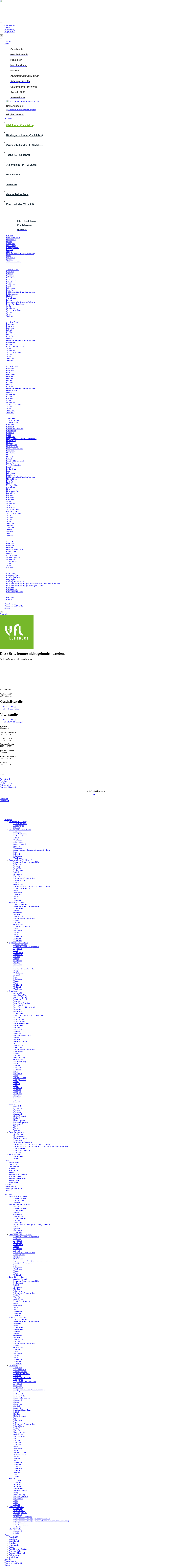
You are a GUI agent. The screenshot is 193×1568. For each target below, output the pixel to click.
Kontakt (7, 608)
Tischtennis (17, 900)
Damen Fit (17, 1110)
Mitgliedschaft (9, 32)
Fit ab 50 (16, 1017)
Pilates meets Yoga (19, 1062)
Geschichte (13, 1164)
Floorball (16, 957)
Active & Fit (17, 993)
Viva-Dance (17, 989)
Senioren (12, 1104)
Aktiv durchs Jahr (19, 995)
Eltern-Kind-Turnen (20, 824)
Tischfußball (17, 937)
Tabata (15, 1076)
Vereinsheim (13, 1182)
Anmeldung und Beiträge (18, 1174)
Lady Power (17, 1047)
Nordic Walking (19, 1057)
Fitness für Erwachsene (21, 1023)
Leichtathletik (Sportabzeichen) (24, 878)
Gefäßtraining (18, 1134)
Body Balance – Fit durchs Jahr (24, 1007)
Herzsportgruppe (19, 1136)
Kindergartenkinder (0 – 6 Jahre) (20, 830)
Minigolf (16, 882)
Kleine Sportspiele (19, 844)
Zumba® (16, 1102)
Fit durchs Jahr (18, 1019)
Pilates (15, 1064)
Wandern (16, 1098)
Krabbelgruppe (18, 826)
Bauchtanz (17, 1001)
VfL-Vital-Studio (15, 1154)
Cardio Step (17, 1011)
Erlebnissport (18, 836)
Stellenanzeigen (14, 1180)
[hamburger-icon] (1, 22)
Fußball (16, 838)
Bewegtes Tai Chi (19, 1080)
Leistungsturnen (19, 880)
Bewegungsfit (18, 1005)
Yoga (15, 1100)
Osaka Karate (18, 884)
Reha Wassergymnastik (21, 1150)
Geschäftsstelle (9, 26)
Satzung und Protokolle (17, 1178)
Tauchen (16, 896)
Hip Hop (16, 914)
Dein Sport (8, 118)
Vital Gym (17, 1092)
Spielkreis (16, 828)
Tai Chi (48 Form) (19, 1078)
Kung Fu (16, 846)
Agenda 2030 (14, 1162)
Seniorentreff (18, 1124)
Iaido (15, 1043)
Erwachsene (13, 991)
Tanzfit (15, 1126)
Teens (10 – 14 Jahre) (16, 902)
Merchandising (9, 30)
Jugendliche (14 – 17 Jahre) (18, 943)
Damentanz (17, 1112)
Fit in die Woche (19, 1021)
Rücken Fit (17, 1070)
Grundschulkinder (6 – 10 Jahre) (20, 860)
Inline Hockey (18, 842)
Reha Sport (17, 1068)
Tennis (15, 898)
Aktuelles (7, 42)
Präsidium (12, 1168)
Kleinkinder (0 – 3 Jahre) (18, 822)
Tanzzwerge (17, 848)
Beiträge (16, 1158)
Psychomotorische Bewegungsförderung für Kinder (31, 850)
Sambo (15, 852)
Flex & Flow (17, 1029)
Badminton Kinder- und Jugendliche (26, 862)
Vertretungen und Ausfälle (13, 606)
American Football (20, 904)
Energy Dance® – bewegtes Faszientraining (28, 1015)
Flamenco (16, 1027)
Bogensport (17, 866)
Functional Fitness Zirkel (22, 1035)
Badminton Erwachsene (21, 999)
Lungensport (17, 1140)
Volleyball (17, 1096)
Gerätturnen (17, 840)
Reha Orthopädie (19, 1148)
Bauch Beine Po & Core (22, 1003)
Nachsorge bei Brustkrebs (22, 1142)
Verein (6, 44)
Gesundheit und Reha (16, 1132)
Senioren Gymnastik (20, 1122)
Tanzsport (16, 1084)
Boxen (15, 951)
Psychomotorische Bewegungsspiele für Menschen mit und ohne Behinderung (41, 1146)
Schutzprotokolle (15, 1176)
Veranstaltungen (10, 604)
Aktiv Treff (17, 1106)
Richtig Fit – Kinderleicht (22, 888)
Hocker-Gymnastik (20, 1041)
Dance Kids (17, 868)
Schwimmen (17, 856)
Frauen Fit (17, 1033)
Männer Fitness (18, 1051)
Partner (6, 28)
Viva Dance (17, 858)
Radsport (16, 975)
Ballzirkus (17, 832)
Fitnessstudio (18, 955)
